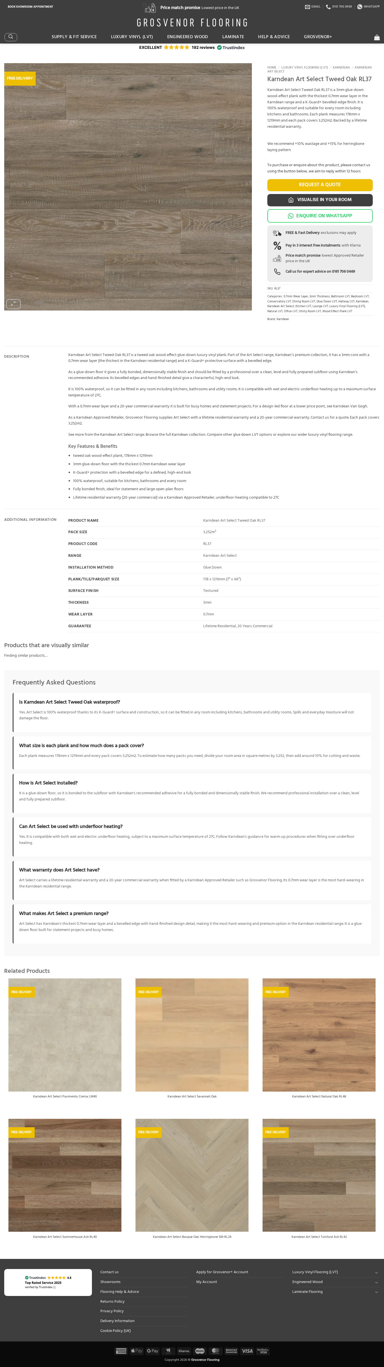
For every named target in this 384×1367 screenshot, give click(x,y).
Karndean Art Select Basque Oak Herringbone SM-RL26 (192, 1237)
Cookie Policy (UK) (115, 1331)
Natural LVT (275, 311)
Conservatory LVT (279, 301)
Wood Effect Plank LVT (337, 311)
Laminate (233, 37)
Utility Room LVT (310, 311)
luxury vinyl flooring (325, 435)
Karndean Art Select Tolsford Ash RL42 (319, 1237)
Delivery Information (117, 1321)
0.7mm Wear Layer (296, 296)
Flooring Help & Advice (119, 1292)
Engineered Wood (187, 37)
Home (271, 67)
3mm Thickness (320, 296)
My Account (206, 1282)
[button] (10, 37)
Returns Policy (112, 1302)
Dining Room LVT (303, 301)
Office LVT (290, 311)
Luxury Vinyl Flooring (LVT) (304, 67)
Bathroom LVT (340, 296)
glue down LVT (245, 435)
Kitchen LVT (303, 306)
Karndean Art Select (280, 306)
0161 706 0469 (343, 272)
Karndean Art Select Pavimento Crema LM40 (65, 1097)
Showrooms (110, 1282)
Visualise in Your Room (324, 200)
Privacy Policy (112, 1311)
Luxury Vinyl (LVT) (132, 37)
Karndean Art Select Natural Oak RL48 (319, 1097)
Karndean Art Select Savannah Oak (192, 1097)
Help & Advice (274, 37)
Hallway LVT (346, 301)
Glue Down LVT (327, 301)
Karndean (341, 67)
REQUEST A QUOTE (320, 185)
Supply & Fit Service (74, 37)
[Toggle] (376, 1272)
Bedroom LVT (360, 296)
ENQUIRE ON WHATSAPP (324, 215)
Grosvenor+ (318, 37)
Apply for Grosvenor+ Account (222, 1272)
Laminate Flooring (307, 1292)
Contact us (109, 1272)
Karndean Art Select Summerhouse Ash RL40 (65, 1237)
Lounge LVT (320, 306)
